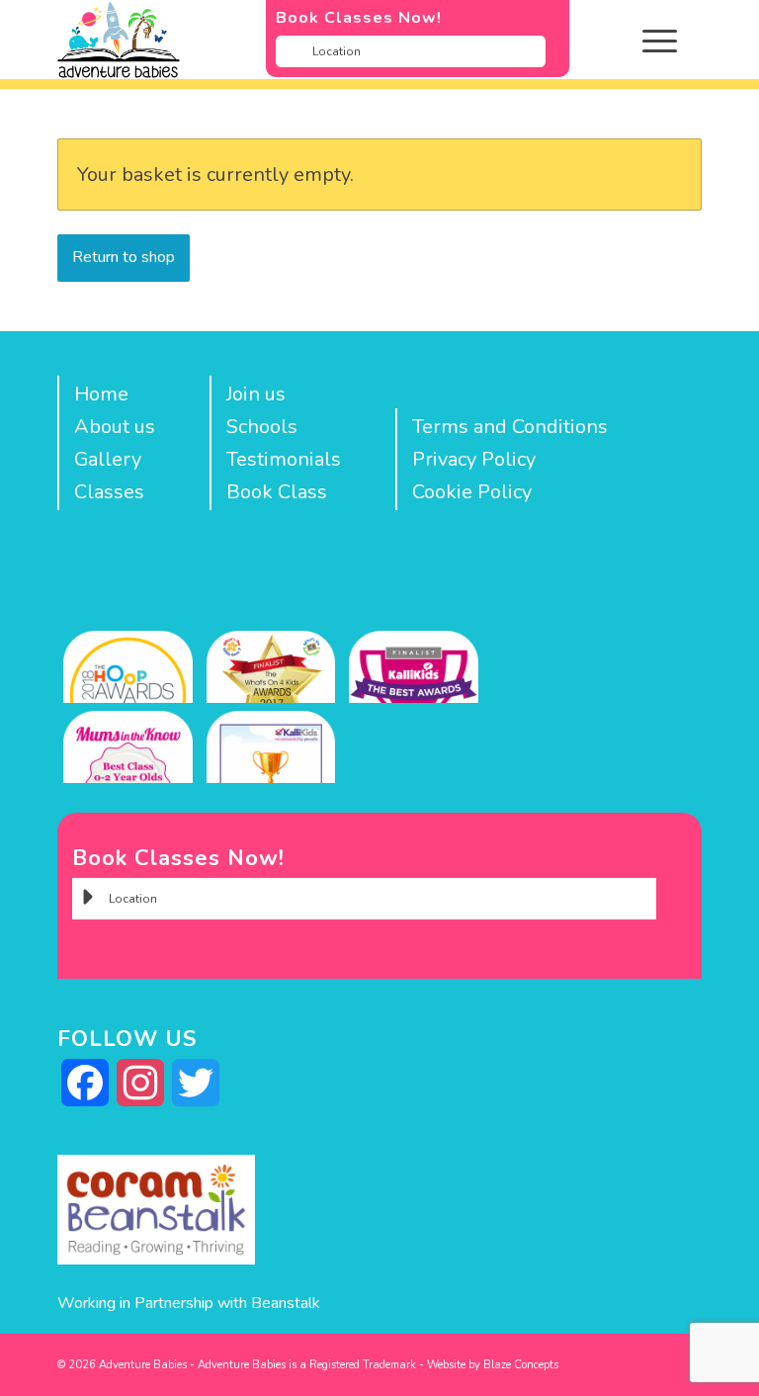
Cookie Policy (472, 492)
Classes (109, 492)
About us (114, 426)
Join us (256, 394)
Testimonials (283, 459)
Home (101, 394)
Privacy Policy (474, 459)
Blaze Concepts (520, 1364)
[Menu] (650, 39)
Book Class (276, 492)
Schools (261, 426)
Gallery (107, 459)
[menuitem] (674, 39)
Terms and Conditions (510, 426)
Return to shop (123, 257)
